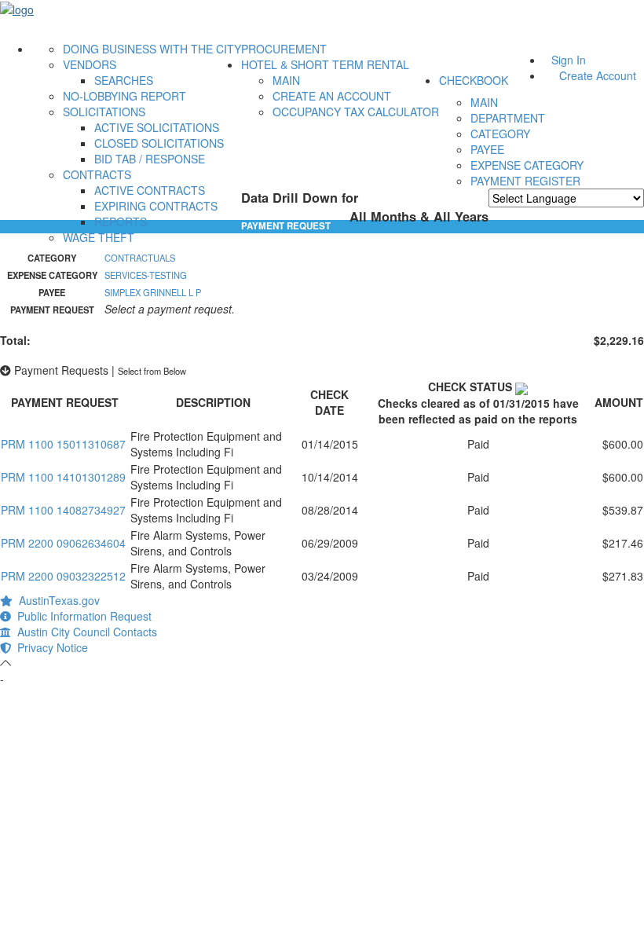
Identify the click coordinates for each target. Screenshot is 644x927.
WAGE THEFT (98, 237)
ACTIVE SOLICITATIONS (156, 127)
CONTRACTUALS (139, 257)
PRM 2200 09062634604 (63, 543)
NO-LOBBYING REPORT (124, 96)
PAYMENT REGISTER (525, 181)
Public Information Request (81, 616)
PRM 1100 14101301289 (63, 477)
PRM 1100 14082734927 (63, 510)
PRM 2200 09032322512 (63, 576)
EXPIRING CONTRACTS (156, 206)
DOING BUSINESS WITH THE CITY (152, 49)
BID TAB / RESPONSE (149, 159)
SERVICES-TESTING (145, 275)
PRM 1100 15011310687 (63, 444)
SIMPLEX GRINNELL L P (152, 292)
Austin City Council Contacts (84, 631)
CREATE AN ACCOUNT (332, 96)
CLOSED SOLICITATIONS (159, 143)
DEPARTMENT (507, 118)
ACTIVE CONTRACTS (149, 190)
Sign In (568, 60)
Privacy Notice (49, 647)
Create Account (597, 75)
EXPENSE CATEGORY (527, 165)
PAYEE (487, 149)
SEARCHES (123, 80)
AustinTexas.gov (56, 600)
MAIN (286, 80)
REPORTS (120, 221)
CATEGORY (500, 133)
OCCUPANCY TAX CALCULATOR (356, 111)
